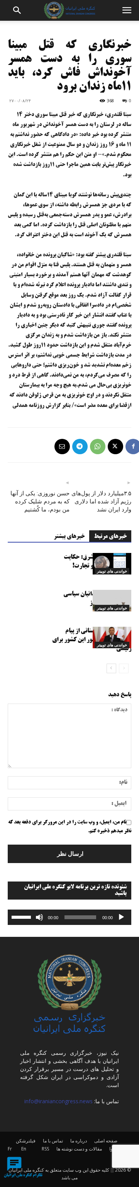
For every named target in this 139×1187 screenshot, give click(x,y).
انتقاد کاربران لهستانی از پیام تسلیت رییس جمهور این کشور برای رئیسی (91, 640)
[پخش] (121, 917)
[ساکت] (39, 917)
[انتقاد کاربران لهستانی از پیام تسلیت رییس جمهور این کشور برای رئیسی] (112, 637)
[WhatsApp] (97, 446)
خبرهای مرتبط (110, 537)
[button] (17, 10)
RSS (45, 1148)
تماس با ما (53, 1140)
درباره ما (78, 1140)
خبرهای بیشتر (69, 537)
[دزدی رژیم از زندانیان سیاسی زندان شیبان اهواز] (112, 600)
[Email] (62, 446)
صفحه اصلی (105, 1140)
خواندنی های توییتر (112, 571)
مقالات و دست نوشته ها (79, 1148)
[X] (115, 446)
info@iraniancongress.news (58, 1101)
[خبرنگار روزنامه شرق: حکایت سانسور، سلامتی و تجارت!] (112, 563)
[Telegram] (80, 446)
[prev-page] (124, 668)
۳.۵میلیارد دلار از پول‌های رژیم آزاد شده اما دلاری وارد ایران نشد (101, 501)
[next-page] (111, 668)
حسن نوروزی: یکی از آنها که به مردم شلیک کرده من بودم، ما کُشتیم (40, 501)
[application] (69, 917)
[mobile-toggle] (126, 10)
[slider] (22, 916)
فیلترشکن (26, 1140)
